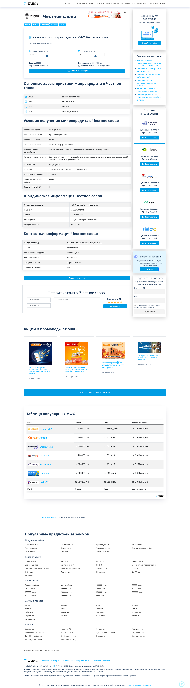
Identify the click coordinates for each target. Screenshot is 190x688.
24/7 (133, 3)
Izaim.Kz (27, 650)
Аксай (27, 605)
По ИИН (99, 565)
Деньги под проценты (70, 568)
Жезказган (136, 612)
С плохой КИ (30, 561)
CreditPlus (44, 455)
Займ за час (30, 551)
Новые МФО (66, 629)
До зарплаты (137, 544)
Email (136, 296)
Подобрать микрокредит (77, 70)
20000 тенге (66, 588)
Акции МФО (142, 3)
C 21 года (29, 572)
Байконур (29, 612)
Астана (135, 605)
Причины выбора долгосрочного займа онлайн (146, 83)
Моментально (67, 544)
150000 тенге (30, 592)
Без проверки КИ (68, 565)
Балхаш (135, 609)
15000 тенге (101, 588)
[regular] (115, 301)
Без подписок (138, 561)
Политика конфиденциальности (139, 685)
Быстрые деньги (139, 636)
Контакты (107, 660)
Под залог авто (138, 632)
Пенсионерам (138, 629)
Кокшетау (100, 616)
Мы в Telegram (46, 666)
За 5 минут (65, 572)
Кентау (64, 616)
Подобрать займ (149, 43)
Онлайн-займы (81, 3)
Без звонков (66, 548)
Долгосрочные (112, 3)
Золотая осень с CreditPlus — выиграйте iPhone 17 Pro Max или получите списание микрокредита (113, 365)
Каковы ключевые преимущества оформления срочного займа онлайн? (149, 63)
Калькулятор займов (78, 660)
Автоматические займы (142, 548)
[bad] (109, 301)
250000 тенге (101, 592)
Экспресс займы (103, 548)
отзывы (62, 24)
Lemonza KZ (45, 428)
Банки (162, 3)
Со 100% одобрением (34, 636)
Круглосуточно (102, 544)
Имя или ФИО (139, 288)
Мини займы (66, 585)
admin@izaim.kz (32, 666)
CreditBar (44, 473)
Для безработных (68, 636)
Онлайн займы (31, 544)
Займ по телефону (68, 639)
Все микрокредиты (39, 650)
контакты (54, 24)
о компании (44, 24)
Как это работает (57, 660)
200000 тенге (66, 592)
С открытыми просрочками (144, 565)
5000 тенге (100, 595)
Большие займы (32, 585)
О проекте (44, 660)
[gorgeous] (121, 301)
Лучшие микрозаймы (105, 632)
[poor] (112, 301)
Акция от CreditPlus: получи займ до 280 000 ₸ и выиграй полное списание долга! (76, 369)
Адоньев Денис (49, 517)
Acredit (43, 437)
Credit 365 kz (46, 446)
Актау (63, 609)
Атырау (99, 609)
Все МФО (69, 3)
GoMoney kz (45, 464)
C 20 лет (135, 568)
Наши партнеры (95, 660)
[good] (118, 301)
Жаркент (100, 612)
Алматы (64, 605)
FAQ (67, 660)
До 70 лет (136, 572)
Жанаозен (65, 612)
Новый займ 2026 (96, 3)
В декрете (100, 636)
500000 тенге (30, 595)
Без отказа (125, 3)
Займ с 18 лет (102, 568)
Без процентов (31, 565)
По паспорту (101, 572)
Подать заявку (150, 137)
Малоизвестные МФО (34, 632)
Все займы (29, 629)
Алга (98, 605)
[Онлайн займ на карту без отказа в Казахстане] (31, 3)
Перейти (149, 269)
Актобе (28, 609)
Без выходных (31, 548)
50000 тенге (137, 585)
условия (35, 24)
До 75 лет (29, 575)
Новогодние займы (33, 639)
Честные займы (67, 632)
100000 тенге (101, 585)
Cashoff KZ (44, 482)
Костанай (136, 616)
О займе (27, 24)
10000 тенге (137, 588)
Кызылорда (30, 619)
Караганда (29, 616)
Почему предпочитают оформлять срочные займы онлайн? (149, 97)
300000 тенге (137, 592)
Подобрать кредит (77, 278)
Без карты (65, 551)
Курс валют (153, 3)
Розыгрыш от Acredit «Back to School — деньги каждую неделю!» (149, 357)
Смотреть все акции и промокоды (95, 392)
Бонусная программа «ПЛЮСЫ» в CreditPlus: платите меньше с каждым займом (39, 370)
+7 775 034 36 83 (61, 666)
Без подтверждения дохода (37, 568)
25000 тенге (30, 588)
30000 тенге (66, 595)
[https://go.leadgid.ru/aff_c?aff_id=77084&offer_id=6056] (104, 15)
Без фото (65, 561)
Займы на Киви (102, 551)
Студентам (100, 629)
